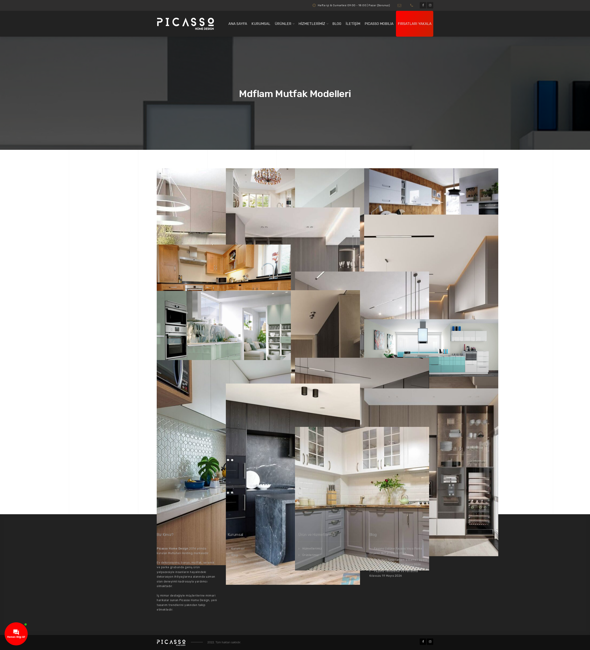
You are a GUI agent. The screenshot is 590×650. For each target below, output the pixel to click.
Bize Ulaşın (239, 561)
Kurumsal (260, 24)
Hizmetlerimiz (311, 24)
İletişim (353, 24)
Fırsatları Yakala (414, 24)
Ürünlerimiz (310, 555)
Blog (336, 24)
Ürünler (283, 24)
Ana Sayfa (237, 24)
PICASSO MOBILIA (379, 24)
